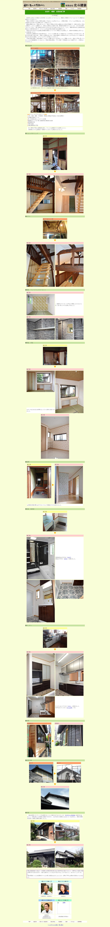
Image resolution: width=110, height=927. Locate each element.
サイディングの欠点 (70, 815)
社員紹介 (60, 8)
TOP (29, 8)
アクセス (72, 8)
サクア (69, 557)
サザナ (65, 559)
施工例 (34, 8)
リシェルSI (69, 707)
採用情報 (79, 8)
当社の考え (52, 8)
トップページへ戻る (53, 924)
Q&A (66, 8)
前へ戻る (61, 924)
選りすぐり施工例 (43, 8)
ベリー (69, 706)
